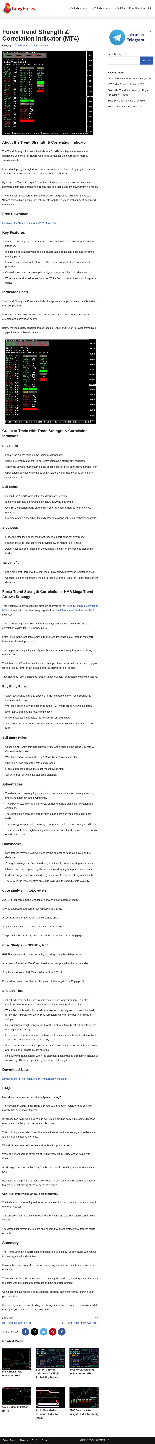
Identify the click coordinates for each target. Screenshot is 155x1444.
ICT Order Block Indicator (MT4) (126, 84)
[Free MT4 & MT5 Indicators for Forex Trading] (19, 8)
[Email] (43, 1332)
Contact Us (46, 1440)
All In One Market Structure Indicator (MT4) (47, 1414)
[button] (86, 8)
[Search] (149, 8)
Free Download (137, 8)
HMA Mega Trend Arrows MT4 (77, 610)
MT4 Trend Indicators (39, 45)
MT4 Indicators (20, 45)
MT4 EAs (119, 8)
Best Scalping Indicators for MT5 (126, 100)
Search (146, 60)
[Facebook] (25, 1332)
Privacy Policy (9, 1440)
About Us (24, 1440)
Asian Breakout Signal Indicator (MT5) (129, 78)
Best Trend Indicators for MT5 (124, 106)
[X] (34, 1332)
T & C (34, 1440)
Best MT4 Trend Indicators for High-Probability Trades (47, 1373)
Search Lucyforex (118, 54)
